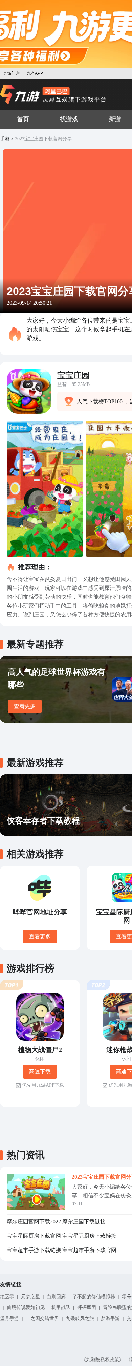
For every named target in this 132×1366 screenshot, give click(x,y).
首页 (23, 119)
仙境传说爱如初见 (26, 1307)
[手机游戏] (53, 95)
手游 (4, 138)
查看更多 (25, 706)
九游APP (35, 73)
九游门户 (11, 73)
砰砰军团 (86, 1307)
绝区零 (7, 1296)
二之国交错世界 (42, 1318)
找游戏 (69, 119)
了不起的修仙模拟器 (93, 1296)
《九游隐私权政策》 (102, 1359)
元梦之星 (30, 1296)
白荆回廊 (56, 1296)
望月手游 (9, 1318)
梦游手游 (110, 1318)
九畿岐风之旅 (80, 1318)
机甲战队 (60, 1307)
